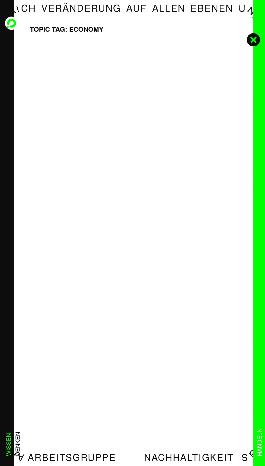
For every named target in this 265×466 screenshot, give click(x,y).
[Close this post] (253, 39)
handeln (259, 442)
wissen (8, 444)
